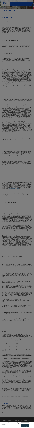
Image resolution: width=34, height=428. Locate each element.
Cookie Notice (5, 424)
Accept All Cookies (25, 426)
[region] (17, 425)
